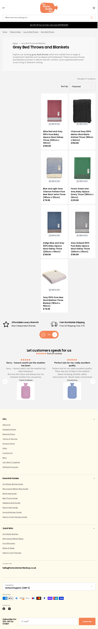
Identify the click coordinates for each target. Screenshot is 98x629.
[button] (3, 8)
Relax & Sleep (15, 32)
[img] (40, 351)
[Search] (90, 17)
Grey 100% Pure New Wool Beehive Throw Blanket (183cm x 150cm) (53, 299)
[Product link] (54, 120)
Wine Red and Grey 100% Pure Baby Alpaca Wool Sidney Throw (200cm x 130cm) (53, 136)
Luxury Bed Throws (30, 32)
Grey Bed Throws (47, 32)
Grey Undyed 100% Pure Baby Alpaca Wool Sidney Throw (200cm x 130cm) (79, 246)
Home (5, 32)
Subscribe (85, 621)
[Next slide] (53, 332)
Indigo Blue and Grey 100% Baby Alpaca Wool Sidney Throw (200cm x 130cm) (53, 246)
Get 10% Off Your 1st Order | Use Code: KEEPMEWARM (48, 25)
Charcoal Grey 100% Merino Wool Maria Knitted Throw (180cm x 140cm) (80, 134)
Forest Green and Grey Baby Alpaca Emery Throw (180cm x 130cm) (80, 190)
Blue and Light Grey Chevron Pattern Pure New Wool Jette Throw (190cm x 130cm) (53, 192)
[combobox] (48, 18)
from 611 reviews (53, 351)
